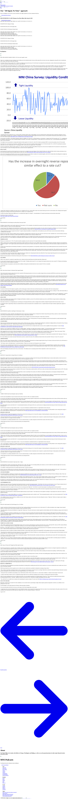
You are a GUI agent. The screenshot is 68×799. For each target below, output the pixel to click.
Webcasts (4, 788)
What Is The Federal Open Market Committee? (10, 792)
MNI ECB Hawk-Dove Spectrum (8, 795)
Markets (4, 780)
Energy (4, 778)
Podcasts (4, 786)
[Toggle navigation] (0, 4)
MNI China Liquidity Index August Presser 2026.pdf (9, 216)
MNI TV (4, 787)
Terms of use (4, 768)
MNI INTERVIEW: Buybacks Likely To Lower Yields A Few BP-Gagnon (42, 485)
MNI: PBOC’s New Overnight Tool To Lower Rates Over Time (21, 136)
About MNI (4, 767)
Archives (4, 771)
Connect (4, 785)
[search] (0, 3)
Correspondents (5, 773)
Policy (3, 779)
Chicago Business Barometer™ (7, 796)
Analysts (4, 772)
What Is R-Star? (5, 793)
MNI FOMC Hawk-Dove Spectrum (8, 794)
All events (4, 789)
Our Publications (5, 774)
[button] (34, 1)
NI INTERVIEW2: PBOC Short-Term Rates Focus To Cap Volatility (38, 152)
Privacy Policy (5, 769)
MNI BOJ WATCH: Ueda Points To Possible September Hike (45, 229)
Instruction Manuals (5, 775)
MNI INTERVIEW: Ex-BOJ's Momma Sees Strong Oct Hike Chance (42, 255)
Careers (4, 770)
